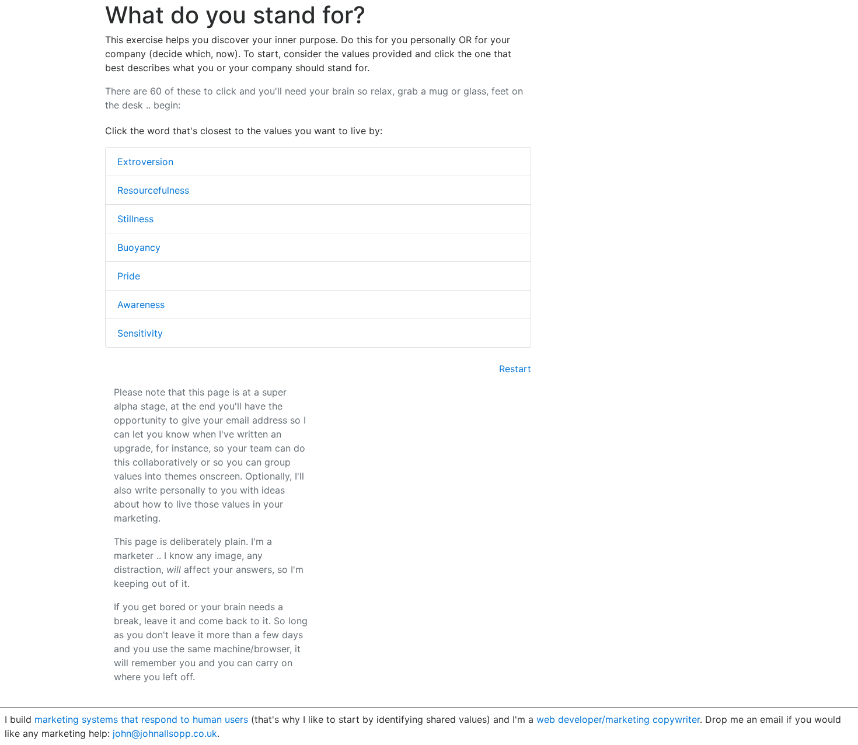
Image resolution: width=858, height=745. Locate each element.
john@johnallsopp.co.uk (165, 733)
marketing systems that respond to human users (141, 719)
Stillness (135, 219)
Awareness (141, 304)
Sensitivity (140, 333)
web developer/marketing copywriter (618, 719)
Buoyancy (139, 247)
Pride (128, 276)
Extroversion (145, 161)
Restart (515, 369)
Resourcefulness (153, 190)
